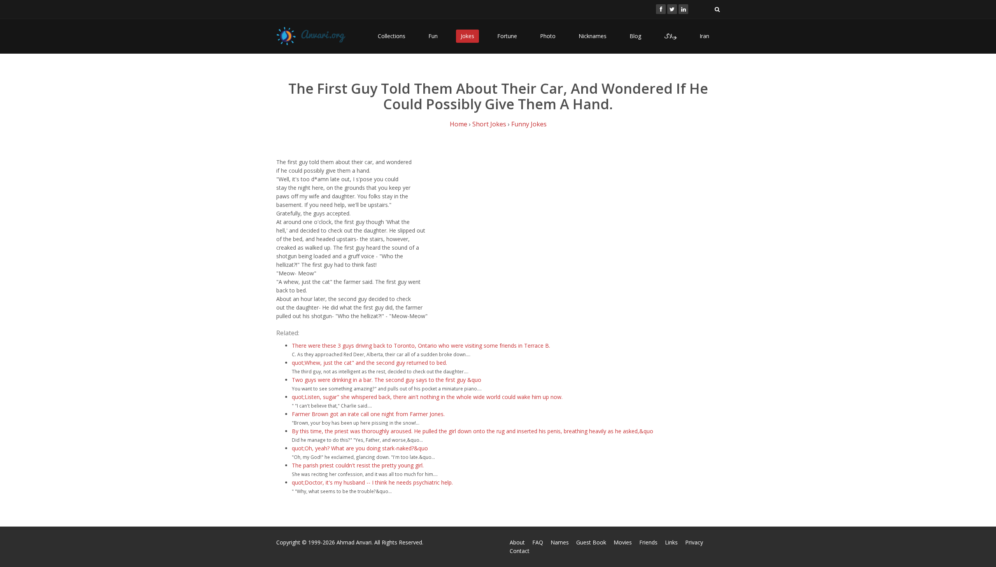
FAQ (537, 542)
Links (671, 542)
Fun (433, 36)
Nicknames (593, 36)
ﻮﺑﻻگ (670, 36)
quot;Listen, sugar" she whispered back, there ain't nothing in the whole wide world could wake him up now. (427, 397)
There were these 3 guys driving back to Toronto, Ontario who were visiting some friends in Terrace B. (421, 345)
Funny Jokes (529, 124)
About (517, 542)
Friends (648, 542)
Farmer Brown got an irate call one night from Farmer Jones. (368, 414)
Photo (548, 36)
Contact (520, 551)
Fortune (507, 36)
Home (458, 124)
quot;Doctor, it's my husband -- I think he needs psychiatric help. (372, 482)
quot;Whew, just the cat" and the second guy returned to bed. (369, 362)
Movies (623, 542)
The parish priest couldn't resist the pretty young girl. (358, 465)
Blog (635, 36)
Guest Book (591, 542)
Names (560, 542)
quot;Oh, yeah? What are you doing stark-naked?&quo (360, 448)
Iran (704, 36)
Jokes (467, 36)
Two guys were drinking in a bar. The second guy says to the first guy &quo (386, 379)
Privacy (694, 542)
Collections (391, 36)
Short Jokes (489, 124)
